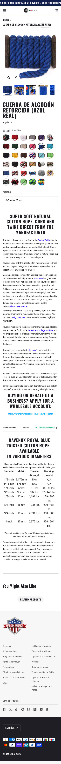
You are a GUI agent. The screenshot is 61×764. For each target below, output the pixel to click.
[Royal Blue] (42, 147)
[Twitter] (10, 709)
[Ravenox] (15, 626)
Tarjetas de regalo (40, 667)
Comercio (7, 646)
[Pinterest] (22, 709)
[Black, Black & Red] (15, 182)
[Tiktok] (16, 709)
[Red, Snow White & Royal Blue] (33, 156)
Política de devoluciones (14, 677)
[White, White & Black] (7, 165)
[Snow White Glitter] (42, 165)
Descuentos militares (42, 651)
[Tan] (24, 147)
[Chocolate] (24, 156)
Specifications (9, 427)
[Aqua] (42, 156)
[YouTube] (41, 709)
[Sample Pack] (51, 138)
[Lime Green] (51, 156)
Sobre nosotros (10, 651)
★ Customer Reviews (45, 427)
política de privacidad (41, 646)
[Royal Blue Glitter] (7, 174)
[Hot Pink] (33, 147)
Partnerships (8, 667)
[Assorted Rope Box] (51, 174)
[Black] (7, 138)
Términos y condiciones (13, 672)
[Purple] (42, 138)
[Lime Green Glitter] (24, 182)
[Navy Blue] (7, 156)
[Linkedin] (35, 709)
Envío (5, 683)
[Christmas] (24, 165)
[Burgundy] (7, 147)
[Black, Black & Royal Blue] (33, 174)
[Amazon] (47, 709)
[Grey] (33, 138)
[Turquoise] (51, 147)
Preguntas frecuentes (13, 656)
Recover (32, 350)
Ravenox (10, 753)
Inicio (6, 20)
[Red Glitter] (24, 174)
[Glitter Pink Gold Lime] (33, 165)
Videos (25, 427)
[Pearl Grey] (42, 174)
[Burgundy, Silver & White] (15, 174)
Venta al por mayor (11, 662)
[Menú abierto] (7, 10)
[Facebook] (4, 709)
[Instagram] (28, 709)
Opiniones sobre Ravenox (43, 656)
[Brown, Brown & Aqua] (7, 182)
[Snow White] (24, 138)
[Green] (15, 147)
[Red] (15, 138)
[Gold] (15, 156)
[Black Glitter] (15, 165)
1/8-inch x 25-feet (14, 200)
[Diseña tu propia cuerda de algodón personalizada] (41, 182)
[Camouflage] (51, 165)
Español (10, 727)
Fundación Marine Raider (43, 672)
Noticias (36, 662)
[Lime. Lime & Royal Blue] (33, 182)
